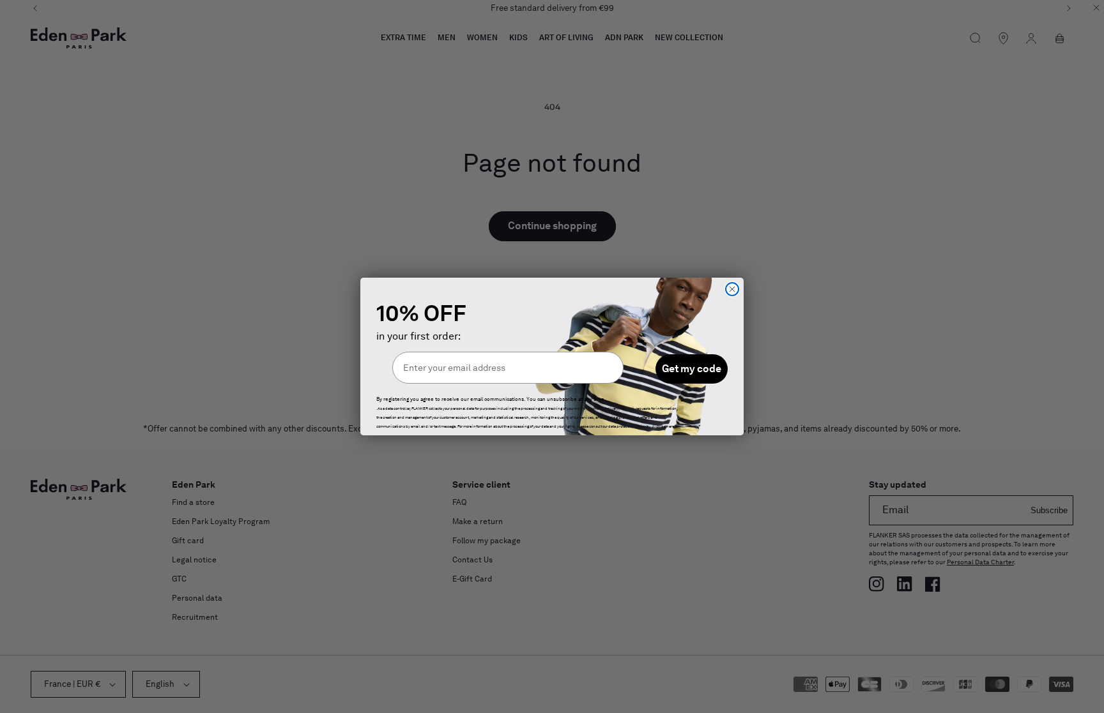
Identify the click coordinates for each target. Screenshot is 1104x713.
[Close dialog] (732, 289)
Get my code (691, 369)
